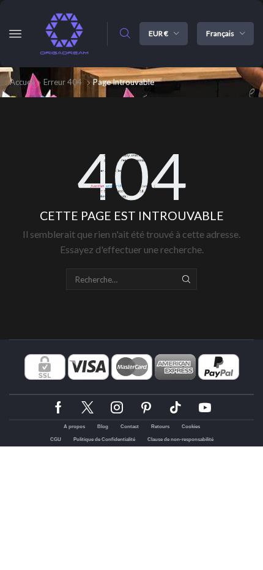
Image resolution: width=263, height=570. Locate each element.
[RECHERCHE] (186, 278)
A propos (74, 426)
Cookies (191, 426)
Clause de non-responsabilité (180, 439)
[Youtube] (205, 407)
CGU (55, 439)
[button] (15, 33)
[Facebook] (58, 407)
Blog (102, 426)
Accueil (22, 82)
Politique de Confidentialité (104, 439)
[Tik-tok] (175, 407)
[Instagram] (117, 407)
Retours (160, 426)
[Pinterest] (146, 407)
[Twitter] (87, 407)
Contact (129, 426)
